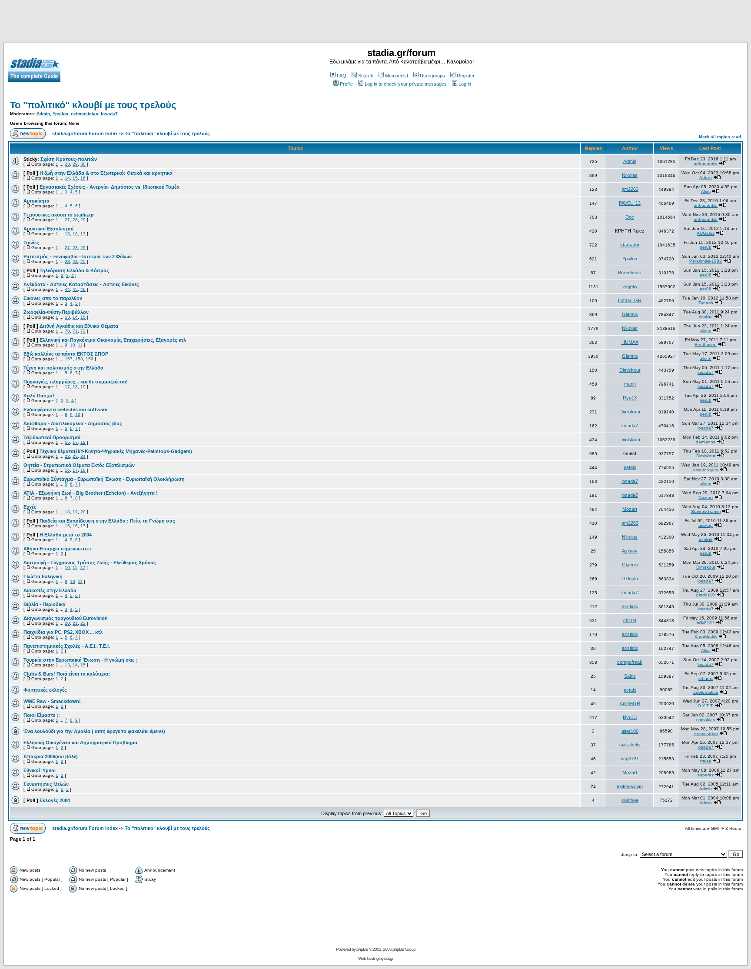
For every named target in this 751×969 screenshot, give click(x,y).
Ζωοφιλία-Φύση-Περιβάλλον (56, 312)
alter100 (629, 731)
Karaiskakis (706, 636)
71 (75, 331)
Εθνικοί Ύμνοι (39, 770)
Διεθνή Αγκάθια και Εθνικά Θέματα (79, 326)
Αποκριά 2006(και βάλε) (50, 756)
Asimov (630, 550)
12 (82, 567)
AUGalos (705, 233)
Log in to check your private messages (406, 84)
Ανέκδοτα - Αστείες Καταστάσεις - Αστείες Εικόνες (81, 284)
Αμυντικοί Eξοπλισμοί (48, 228)
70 (67, 331)
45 (75, 289)
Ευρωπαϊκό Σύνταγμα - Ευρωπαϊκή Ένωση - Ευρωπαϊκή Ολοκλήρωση (104, 479)
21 (75, 623)
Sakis (630, 676)
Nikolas (630, 175)
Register (466, 75)
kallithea (629, 800)
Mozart (629, 509)
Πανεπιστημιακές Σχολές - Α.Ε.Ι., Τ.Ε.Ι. (66, 646)
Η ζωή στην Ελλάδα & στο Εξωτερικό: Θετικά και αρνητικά (106, 173)
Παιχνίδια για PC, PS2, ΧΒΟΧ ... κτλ (63, 632)
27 (67, 219)
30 (83, 164)
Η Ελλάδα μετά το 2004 (66, 534)
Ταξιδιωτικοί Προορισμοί (51, 437)
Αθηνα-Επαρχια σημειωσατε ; (57, 548)
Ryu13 (630, 397)
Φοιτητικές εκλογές (45, 690)
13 (67, 317)
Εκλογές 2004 (55, 800)
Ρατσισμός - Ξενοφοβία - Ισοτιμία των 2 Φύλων (77, 256)
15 (75, 178)
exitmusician (84, 113)
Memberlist (396, 75)
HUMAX (629, 342)
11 (80, 345)
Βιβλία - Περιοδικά (44, 604)
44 (67, 289)
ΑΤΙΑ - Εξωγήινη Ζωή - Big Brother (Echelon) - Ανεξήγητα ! (90, 493)
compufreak (629, 662)
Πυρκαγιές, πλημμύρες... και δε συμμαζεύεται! (75, 381)
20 (83, 511)
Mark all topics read (720, 136)
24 (75, 261)
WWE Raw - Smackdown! (52, 701)
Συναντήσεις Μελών (46, 784)
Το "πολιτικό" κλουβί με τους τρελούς (93, 105)
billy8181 (705, 622)
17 (83, 233)
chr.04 (629, 620)
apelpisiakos (705, 692)
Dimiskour (630, 370)
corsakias (705, 719)
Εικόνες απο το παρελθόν (52, 298)
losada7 (109, 113)
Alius (706, 191)
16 (83, 178)
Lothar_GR (629, 300)
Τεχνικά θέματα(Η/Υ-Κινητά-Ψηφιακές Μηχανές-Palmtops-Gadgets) (116, 451)
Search (365, 75)
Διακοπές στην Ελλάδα (49, 590)
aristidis (630, 606)
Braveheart (629, 272)
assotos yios (705, 469)
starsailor (630, 244)
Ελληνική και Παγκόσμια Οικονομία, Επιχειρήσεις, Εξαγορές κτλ (113, 340)
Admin (43, 113)
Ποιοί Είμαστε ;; (41, 715)
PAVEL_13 (630, 203)
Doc (629, 217)
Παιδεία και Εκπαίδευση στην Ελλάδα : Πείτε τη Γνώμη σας (107, 520)
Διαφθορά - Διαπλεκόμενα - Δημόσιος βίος (72, 423)
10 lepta (629, 578)
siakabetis (630, 744)
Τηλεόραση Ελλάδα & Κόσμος (74, 270)
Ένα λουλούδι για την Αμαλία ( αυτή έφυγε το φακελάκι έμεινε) (94, 731)
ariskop (705, 525)
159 (89, 358)
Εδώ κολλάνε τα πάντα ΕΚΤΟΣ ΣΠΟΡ (65, 353)
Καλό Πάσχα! (38, 395)
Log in (465, 84)
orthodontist (706, 163)
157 (69, 358)
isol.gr (388, 958)
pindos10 (705, 595)
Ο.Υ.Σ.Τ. (706, 705)
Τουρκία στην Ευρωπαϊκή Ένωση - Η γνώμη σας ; (80, 660)
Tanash (705, 302)
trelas (705, 761)
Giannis (630, 314)
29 (75, 164)
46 (83, 289)
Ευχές (30, 506)
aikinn (705, 330)
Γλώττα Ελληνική (43, 576)
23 (67, 261)
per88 (705, 247)
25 (83, 261)
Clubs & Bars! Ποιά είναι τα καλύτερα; (66, 673)
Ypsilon (60, 113)
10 (72, 345)
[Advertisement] (375, 23)
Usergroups (432, 75)
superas (706, 775)
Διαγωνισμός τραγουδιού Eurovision (65, 618)
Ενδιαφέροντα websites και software (65, 409)
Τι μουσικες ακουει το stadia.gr (58, 214)
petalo (630, 467)
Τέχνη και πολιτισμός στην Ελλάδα (63, 367)
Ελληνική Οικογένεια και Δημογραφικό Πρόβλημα (80, 742)
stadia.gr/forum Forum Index (85, 133)
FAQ (341, 75)
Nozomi (705, 497)
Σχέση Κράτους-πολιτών (68, 159)
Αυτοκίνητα (36, 200)
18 (75, 386)
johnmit (705, 678)
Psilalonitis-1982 (705, 261)
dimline (706, 316)
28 (67, 164)
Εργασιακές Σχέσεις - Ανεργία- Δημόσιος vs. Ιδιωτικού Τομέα (109, 187)
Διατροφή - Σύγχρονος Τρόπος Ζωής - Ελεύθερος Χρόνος (89, 562)
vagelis (629, 286)
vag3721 (630, 758)
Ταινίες (31, 242)
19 (83, 386)
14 (67, 178)
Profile (346, 84)
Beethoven (706, 344)
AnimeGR (630, 703)
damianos (705, 442)
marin (630, 383)
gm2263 (629, 189)
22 (67, 456)
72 (83, 331)
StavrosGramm (706, 511)
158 (79, 358)
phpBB (362, 949)
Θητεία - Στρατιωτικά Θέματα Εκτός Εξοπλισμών (79, 465)
